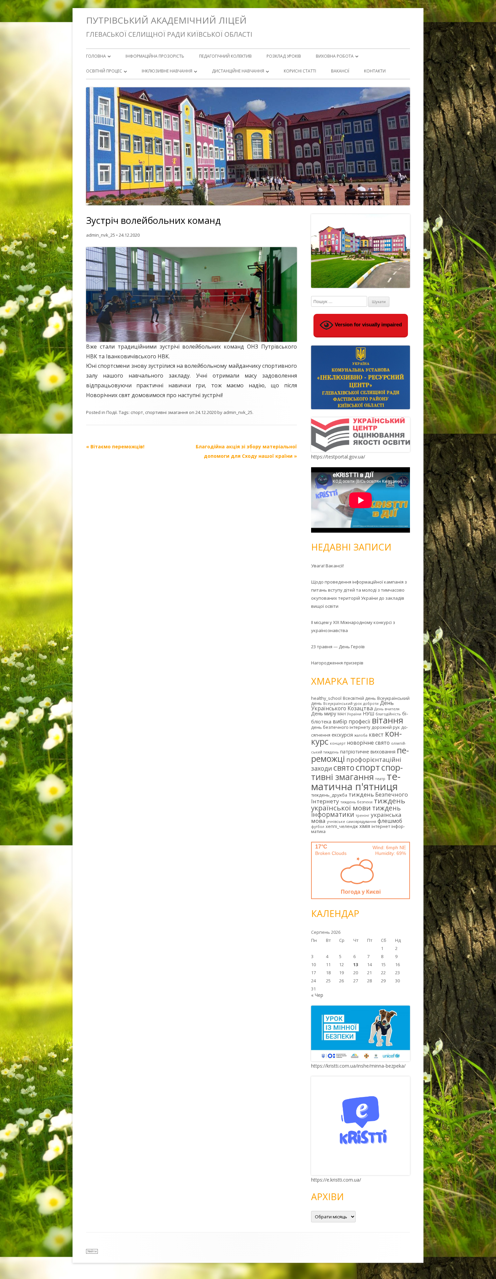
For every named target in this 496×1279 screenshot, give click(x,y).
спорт (137, 412)
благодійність (388, 714)
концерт (338, 743)
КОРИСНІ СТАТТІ (300, 71)
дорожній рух (385, 727)
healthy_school (326, 698)
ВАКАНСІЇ (340, 71)
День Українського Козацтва (352, 705)
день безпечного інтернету (340, 727)
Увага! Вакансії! (327, 566)
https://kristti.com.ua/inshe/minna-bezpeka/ (358, 1066)
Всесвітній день (359, 698)
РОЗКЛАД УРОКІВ (284, 56)
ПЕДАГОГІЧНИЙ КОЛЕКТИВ (225, 56)
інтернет (380, 826)
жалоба (360, 735)
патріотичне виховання (367, 751)
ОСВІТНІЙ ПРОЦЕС (104, 71)
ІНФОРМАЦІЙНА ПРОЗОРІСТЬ (155, 56)
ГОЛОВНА (96, 56)
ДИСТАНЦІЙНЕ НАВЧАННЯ (238, 71)
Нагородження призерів (337, 663)
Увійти (92, 1251)
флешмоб (390, 821)
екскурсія (342, 735)
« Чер (317, 995)
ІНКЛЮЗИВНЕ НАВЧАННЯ (167, 71)
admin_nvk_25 (100, 235)
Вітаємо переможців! (115, 446)
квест (376, 734)
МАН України (349, 714)
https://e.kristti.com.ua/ (336, 1180)
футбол (317, 826)
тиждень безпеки (356, 802)
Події (111, 412)
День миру (323, 713)
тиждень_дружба (329, 795)
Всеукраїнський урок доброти (351, 703)
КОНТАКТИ (375, 71)
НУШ (368, 713)
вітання (387, 720)
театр (380, 778)
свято (343, 767)
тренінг (362, 815)
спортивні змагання (166, 412)
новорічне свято (368, 742)
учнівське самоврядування (351, 821)
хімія (364, 826)
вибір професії (351, 721)
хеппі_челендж (342, 826)
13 (355, 964)
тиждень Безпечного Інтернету (359, 798)
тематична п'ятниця (356, 781)
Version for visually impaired (367, 325)
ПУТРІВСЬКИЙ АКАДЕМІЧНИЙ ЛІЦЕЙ (166, 20)
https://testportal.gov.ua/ (338, 456)
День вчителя (386, 709)
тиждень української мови (358, 804)
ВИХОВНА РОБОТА (335, 56)
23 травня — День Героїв (338, 647)
